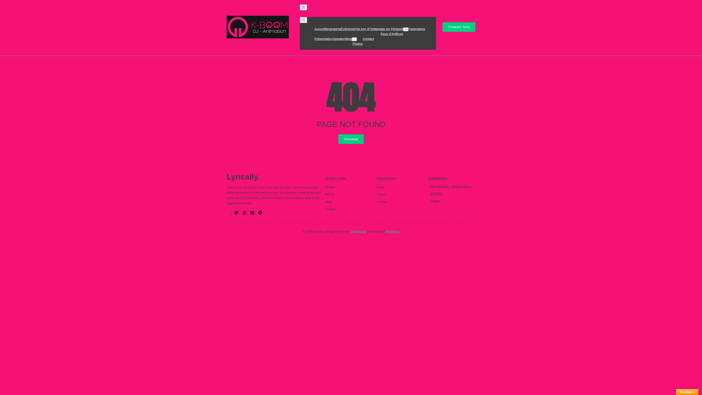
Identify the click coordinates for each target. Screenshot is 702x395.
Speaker (339, 39)
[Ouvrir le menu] (303, 7)
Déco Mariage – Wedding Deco (450, 186)
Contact (368, 39)
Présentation (323, 39)
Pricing (329, 194)
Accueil (319, 29)
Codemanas (358, 231)
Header (330, 187)
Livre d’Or (366, 29)
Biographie (333, 29)
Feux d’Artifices (392, 34)
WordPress (392, 231)
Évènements (350, 29)
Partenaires (416, 29)
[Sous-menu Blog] (354, 39)
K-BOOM (436, 193)
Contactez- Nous (459, 27)
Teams (381, 194)
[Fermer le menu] (303, 20)
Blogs (380, 187)
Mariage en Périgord (388, 29)
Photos (357, 44)
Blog (348, 39)
